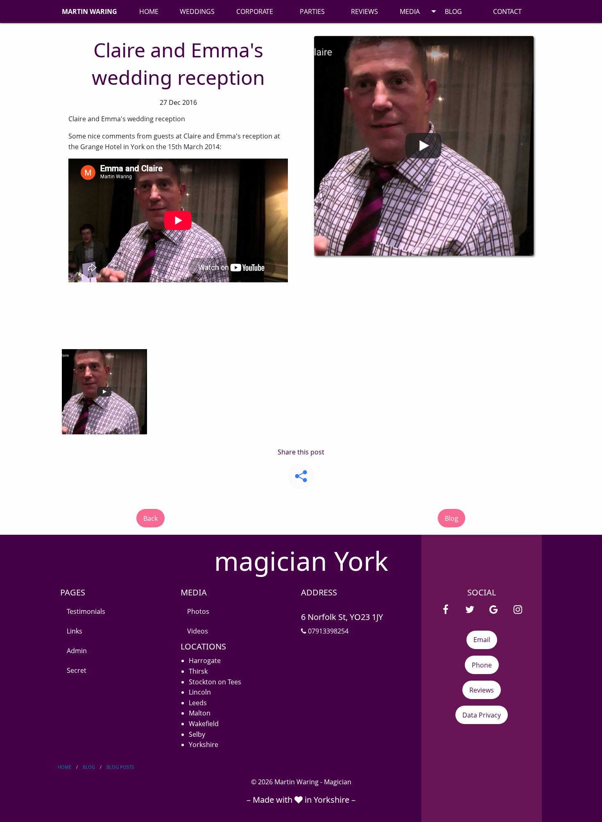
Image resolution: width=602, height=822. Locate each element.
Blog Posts (120, 767)
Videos (197, 631)
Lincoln (200, 692)
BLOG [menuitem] (453, 11)
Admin (77, 650)
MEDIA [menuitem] (410, 11)
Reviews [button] (481, 690)
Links (74, 631)
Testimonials (86, 611)
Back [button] (150, 518)
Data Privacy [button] (481, 715)
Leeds (198, 702)
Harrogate (205, 660)
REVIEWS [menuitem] (364, 11)
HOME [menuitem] (148, 11)
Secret (76, 670)
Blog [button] (451, 518)
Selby (197, 734)
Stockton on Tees (215, 681)
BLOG (89, 767)
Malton (199, 713)
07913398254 (327, 631)
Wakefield (204, 723)
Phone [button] (482, 665)
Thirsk (198, 671)
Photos (198, 611)
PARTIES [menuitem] (312, 11)
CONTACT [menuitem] (507, 11)
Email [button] (481, 639)
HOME (64, 767)
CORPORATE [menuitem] (254, 11)
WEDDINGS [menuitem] (197, 11)
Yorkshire (203, 744)
